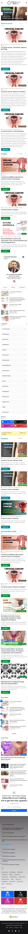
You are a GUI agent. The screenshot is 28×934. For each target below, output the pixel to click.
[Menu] (1, 3)
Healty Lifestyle (5, 876)
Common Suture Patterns (16, 291)
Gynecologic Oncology (17, 925)
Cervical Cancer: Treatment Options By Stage (13, 48)
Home (7, 927)
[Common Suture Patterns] (4, 293)
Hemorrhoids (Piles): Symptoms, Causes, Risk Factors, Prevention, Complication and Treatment (12, 651)
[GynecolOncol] (14, 3)
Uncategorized (4, 881)
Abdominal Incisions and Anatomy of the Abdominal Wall (18, 317)
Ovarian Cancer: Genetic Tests (11, 460)
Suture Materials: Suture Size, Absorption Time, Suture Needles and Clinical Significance (14, 240)
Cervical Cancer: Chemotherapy (12, 131)
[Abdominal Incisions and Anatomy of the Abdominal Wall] (4, 318)
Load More (14, 733)
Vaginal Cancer (20, 881)
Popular (5, 287)
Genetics (20, 438)
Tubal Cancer (18, 879)
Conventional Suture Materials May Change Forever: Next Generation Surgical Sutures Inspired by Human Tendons (18, 773)
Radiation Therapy (5, 879)
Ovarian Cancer (6, 9)
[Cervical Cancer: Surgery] (4, 306)
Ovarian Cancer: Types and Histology (12, 18)
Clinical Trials (19, 872)
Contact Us (16, 927)
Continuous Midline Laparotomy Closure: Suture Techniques (12, 178)
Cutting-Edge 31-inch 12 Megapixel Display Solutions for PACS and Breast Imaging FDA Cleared (18, 766)
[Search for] (26, 3)
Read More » (5, 69)
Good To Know (17, 874)
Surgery (20, 153)
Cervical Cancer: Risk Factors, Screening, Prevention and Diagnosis (18, 779)
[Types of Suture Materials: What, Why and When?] (4, 312)
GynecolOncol (4, 129)
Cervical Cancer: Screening (16, 785)
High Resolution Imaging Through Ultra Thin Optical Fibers (12, 683)
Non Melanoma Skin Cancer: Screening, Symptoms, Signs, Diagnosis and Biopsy (11, 618)
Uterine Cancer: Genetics (9, 518)
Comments (22, 287)
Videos (3, 883)
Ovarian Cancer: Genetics (10, 489)
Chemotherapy (12, 872)
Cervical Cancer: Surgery (9, 210)
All (19, 23)
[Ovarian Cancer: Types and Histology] (14, 13)
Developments (4, 874)
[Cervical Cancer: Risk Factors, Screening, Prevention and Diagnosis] (4, 780)
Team (21, 927)
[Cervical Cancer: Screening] (4, 786)
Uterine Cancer (12, 881)
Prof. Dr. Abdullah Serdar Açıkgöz (8, 44)
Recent (13, 287)
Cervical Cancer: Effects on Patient (13, 92)
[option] (14, 13)
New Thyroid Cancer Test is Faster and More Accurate (13, 758)
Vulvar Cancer (9, 883)
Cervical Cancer (5, 872)
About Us (11, 927)
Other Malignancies (13, 876)
